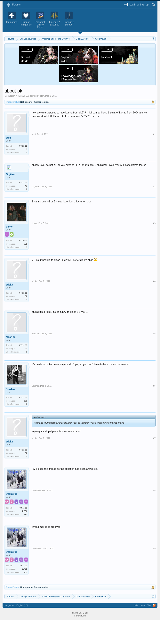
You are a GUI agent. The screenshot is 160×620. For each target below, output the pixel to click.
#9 (154, 548)
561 (25, 244)
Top (149, 605)
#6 (154, 386)
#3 (154, 223)
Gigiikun (11, 174)
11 (26, 348)
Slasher (10, 389)
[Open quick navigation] (153, 38)
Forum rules (80, 616)
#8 (154, 490)
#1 (154, 134)
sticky (9, 284)
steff (42, 96)
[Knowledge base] (78, 81)
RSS (154, 605)
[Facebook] (118, 62)
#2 (154, 186)
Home (142, 605)
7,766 (24, 511)
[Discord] (38, 62)
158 (25, 401)
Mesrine (10, 336)
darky (9, 226)
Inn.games (9, 605)
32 (26, 296)
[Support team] (78, 62)
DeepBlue (11, 493)
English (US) (22, 605)
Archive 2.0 (23, 96)
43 (26, 186)
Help (135, 605)
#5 (154, 333)
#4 (154, 281)
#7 (154, 438)
